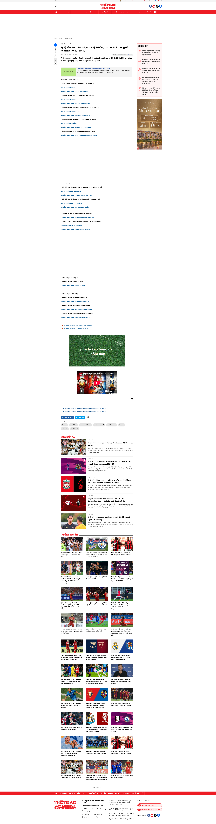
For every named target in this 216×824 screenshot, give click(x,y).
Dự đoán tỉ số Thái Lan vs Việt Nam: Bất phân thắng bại (122, 776)
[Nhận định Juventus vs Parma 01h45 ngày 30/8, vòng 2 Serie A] (73, 447)
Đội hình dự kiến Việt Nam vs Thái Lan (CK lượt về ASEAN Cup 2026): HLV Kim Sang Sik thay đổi (71, 657)
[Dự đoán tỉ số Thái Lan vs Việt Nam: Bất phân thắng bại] (122, 767)
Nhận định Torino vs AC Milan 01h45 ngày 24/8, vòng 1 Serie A (121, 752)
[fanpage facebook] (150, 6)
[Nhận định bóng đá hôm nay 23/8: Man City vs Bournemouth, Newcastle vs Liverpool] (72, 742)
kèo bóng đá (74, 429)
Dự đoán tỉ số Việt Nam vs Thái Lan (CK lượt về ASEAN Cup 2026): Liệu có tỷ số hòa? (72, 631)
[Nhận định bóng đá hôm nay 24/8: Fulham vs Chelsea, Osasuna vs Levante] (72, 694)
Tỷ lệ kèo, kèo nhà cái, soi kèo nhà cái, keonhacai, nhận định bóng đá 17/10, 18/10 (84, 408)
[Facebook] (155, 1)
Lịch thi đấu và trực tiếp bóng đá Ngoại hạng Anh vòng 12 (78, 325)
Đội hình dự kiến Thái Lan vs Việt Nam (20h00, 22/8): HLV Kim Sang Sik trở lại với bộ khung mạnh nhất (96, 777)
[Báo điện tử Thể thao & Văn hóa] (108, 6)
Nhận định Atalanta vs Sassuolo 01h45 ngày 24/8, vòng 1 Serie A (96, 752)
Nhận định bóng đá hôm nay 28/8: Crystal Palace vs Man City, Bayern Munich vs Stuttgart (96, 555)
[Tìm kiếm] (55, 6)
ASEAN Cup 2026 (64, 12)
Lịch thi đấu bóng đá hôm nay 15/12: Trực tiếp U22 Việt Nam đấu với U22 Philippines (150, 80)
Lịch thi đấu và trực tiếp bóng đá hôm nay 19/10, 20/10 (93, 68)
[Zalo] (160, 6)
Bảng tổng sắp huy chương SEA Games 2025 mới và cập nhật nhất (151, 53)
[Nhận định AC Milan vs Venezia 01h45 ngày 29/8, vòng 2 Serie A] (122, 544)
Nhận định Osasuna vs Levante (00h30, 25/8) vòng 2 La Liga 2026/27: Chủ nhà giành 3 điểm (95, 705)
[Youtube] (158, 1)
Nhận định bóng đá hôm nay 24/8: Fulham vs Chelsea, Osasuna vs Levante (71, 705)
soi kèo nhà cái (111, 425)
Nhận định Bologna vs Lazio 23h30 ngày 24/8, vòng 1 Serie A (71, 728)
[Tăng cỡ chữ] (55, 57)
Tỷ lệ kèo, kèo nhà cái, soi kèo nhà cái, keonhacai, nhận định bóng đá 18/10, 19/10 (84, 411)
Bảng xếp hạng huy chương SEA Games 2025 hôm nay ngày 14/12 (151, 61)
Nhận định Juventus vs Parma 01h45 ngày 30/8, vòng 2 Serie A (110, 444)
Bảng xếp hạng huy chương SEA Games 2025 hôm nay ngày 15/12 (151, 70)
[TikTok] (161, 1)
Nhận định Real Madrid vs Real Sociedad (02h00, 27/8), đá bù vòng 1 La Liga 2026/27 (120, 657)
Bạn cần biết (148, 12)
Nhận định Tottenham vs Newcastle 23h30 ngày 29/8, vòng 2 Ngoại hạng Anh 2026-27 (110, 462)
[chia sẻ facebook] (55, 49)
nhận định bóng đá (85, 425)
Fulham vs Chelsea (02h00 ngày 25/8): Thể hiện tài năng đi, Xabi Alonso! (121, 681)
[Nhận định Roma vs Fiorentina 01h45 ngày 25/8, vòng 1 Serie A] (122, 694)
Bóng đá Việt (93, 12)
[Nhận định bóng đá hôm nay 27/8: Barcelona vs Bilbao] (97, 568)
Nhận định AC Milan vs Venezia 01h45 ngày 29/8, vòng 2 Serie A (121, 554)
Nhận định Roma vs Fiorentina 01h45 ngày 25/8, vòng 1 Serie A (121, 704)
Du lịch (122, 12)
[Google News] (122, 55)
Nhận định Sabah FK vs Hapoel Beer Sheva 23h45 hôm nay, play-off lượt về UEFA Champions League (121, 606)
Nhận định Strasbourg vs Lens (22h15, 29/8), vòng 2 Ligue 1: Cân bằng (109, 518)
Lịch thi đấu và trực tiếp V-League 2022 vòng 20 (75, 328)
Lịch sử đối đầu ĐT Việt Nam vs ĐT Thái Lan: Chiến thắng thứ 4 (96, 630)
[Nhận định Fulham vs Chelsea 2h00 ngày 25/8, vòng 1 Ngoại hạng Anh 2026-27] (122, 718)
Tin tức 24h (75, 12)
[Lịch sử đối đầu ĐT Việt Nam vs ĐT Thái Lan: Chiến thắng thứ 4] (97, 620)
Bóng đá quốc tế (105, 12)
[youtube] (153, 6)
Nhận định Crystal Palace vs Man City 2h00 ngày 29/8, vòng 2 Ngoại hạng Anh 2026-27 (122, 579)
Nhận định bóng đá (66, 38)
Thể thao (84, 12)
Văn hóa (115, 12)
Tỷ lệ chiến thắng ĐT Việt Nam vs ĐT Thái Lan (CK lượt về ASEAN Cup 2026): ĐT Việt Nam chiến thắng (71, 606)
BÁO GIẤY (124, 1)
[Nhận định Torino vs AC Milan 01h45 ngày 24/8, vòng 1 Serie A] (122, 742)
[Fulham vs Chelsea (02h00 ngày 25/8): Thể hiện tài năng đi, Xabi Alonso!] (122, 670)
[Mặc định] (56, 60)
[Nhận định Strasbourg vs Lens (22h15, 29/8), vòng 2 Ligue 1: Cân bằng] (73, 521)
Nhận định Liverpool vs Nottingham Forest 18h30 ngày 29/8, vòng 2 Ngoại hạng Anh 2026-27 (110, 481)
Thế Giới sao (137, 12)
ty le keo (121, 425)
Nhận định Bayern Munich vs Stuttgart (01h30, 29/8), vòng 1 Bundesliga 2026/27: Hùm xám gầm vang (70, 580)
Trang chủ (57, 38)
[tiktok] (157, 6)
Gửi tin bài (151, 1)
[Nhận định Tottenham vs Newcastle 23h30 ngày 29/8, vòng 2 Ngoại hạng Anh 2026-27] (73, 466)
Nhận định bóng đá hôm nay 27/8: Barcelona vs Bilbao (96, 578)
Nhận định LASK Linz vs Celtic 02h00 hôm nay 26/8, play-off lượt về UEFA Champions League (96, 681)
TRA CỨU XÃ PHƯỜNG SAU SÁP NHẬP (137, 1)
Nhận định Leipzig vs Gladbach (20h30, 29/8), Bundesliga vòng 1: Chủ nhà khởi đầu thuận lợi (107, 500)
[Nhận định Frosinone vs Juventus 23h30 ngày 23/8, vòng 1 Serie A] (72, 767)
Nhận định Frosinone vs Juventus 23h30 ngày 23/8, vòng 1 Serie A (71, 776)
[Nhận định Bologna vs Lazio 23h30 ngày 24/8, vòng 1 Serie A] (72, 718)
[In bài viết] (55, 53)
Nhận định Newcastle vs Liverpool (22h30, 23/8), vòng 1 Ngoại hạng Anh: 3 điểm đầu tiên (96, 729)
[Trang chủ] (56, 12)
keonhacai (65, 429)
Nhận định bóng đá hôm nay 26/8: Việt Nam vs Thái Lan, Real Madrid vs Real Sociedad (96, 605)
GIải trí (129, 12)
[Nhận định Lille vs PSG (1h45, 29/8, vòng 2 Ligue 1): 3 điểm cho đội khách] (72, 544)
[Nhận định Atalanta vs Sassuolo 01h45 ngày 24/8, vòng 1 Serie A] (97, 742)
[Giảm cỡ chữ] (55, 63)
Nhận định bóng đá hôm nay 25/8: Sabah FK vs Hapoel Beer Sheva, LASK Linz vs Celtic (71, 681)
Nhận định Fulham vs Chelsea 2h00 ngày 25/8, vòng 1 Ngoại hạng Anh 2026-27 (122, 729)
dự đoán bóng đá (99, 425)
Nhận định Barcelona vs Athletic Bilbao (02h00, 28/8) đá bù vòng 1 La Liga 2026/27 (96, 657)
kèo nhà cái (73, 425)
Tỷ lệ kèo (64, 425)
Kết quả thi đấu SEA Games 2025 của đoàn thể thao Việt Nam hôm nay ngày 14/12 (151, 91)
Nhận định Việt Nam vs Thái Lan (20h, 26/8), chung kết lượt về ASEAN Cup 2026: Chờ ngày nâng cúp (121, 632)
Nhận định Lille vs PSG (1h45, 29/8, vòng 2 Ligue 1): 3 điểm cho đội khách (71, 555)
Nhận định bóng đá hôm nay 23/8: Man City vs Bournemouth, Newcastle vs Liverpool (71, 753)
